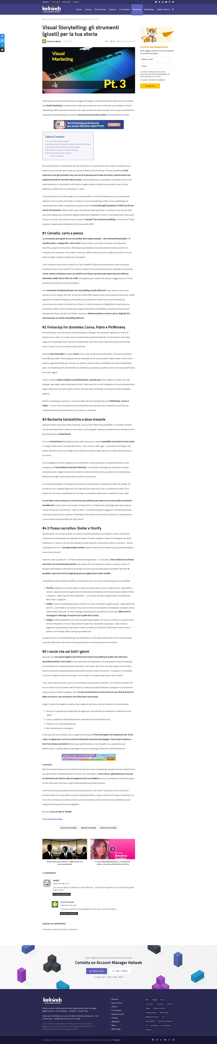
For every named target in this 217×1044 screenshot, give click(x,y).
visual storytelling (108, 827)
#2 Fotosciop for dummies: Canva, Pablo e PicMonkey (69, 144)
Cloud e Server (100, 9)
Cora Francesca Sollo (52, 819)
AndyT (56, 880)
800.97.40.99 (97, 971)
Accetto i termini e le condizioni (153, 80)
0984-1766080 (121, 971)
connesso (55, 929)
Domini (79, 9)
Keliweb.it (45, 2)
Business (112, 9)
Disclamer (72, 1011)
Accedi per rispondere (62, 894)
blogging (154, 1000)
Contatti (76, 2)
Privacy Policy (156, 77)
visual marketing (89, 827)
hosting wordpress (150, 1012)
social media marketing (165, 1021)
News (114, 1025)
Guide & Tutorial (118, 1014)
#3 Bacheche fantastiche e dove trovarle (63, 147)
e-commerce (149, 1004)
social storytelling (69, 827)
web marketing (165, 1025)
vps (146, 1025)
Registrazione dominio (152, 1017)
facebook (170, 1004)
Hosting (88, 9)
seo (163, 1017)
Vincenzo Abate (54, 41)
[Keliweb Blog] (51, 9)
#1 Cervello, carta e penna (57, 141)
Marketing (137, 9)
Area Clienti (66, 2)
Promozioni (56, 2)
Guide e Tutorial (163, 9)
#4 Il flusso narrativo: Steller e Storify (62, 150)
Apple (147, 1000)
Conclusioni (59, 156)
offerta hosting (163, 1012)
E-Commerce (124, 9)
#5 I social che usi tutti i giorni (59, 153)
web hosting (154, 1025)
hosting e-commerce (159, 1008)
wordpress (148, 1030)
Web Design (149, 9)
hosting (147, 1008)
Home (46, 19)
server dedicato (150, 1021)
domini (162, 1000)
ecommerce (160, 1004)
